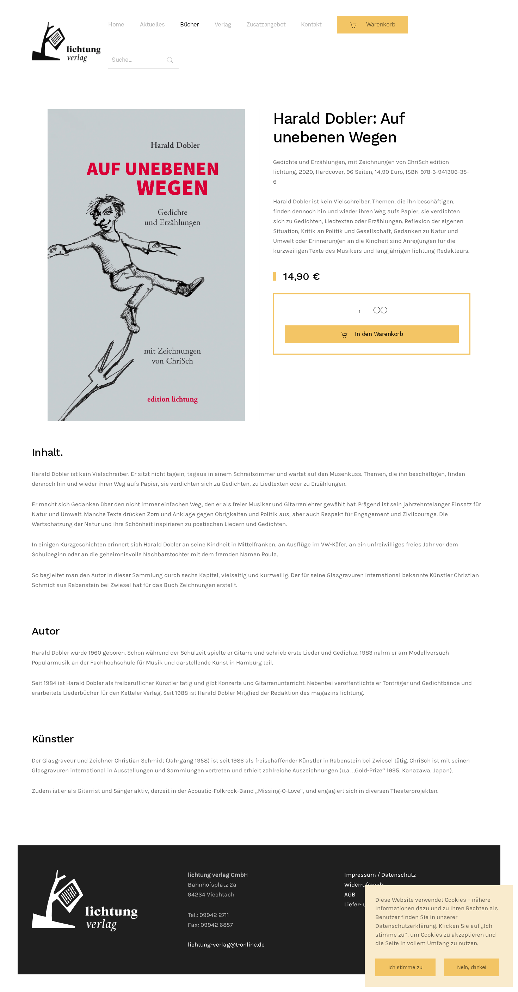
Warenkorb (379, 24)
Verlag (223, 24)
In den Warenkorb (379, 334)
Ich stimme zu (405, 967)
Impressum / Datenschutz (380, 874)
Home (116, 24)
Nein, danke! (471, 967)
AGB (350, 894)
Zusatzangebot (265, 24)
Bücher (189, 24)
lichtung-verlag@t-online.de (226, 944)
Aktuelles (152, 24)
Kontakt (311, 24)
